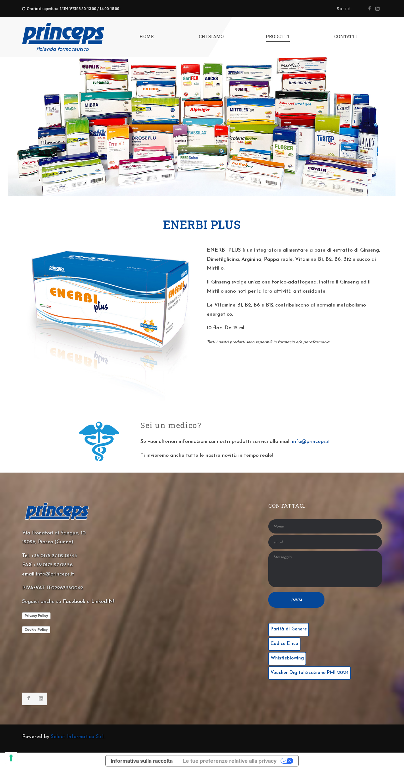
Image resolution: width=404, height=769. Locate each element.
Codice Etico (284, 643)
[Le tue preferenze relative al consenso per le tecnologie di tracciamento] (11, 758)
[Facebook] (369, 9)
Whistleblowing (287, 658)
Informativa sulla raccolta (142, 761)
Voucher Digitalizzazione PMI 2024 (309, 673)
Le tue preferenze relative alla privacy (229, 761)
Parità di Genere (288, 629)
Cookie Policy (36, 629)
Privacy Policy (36, 615)
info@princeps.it (311, 441)
